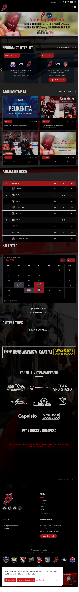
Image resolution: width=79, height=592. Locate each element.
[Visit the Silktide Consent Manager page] (57, 580)
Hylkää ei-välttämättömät (26, 580)
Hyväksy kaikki (10, 580)
